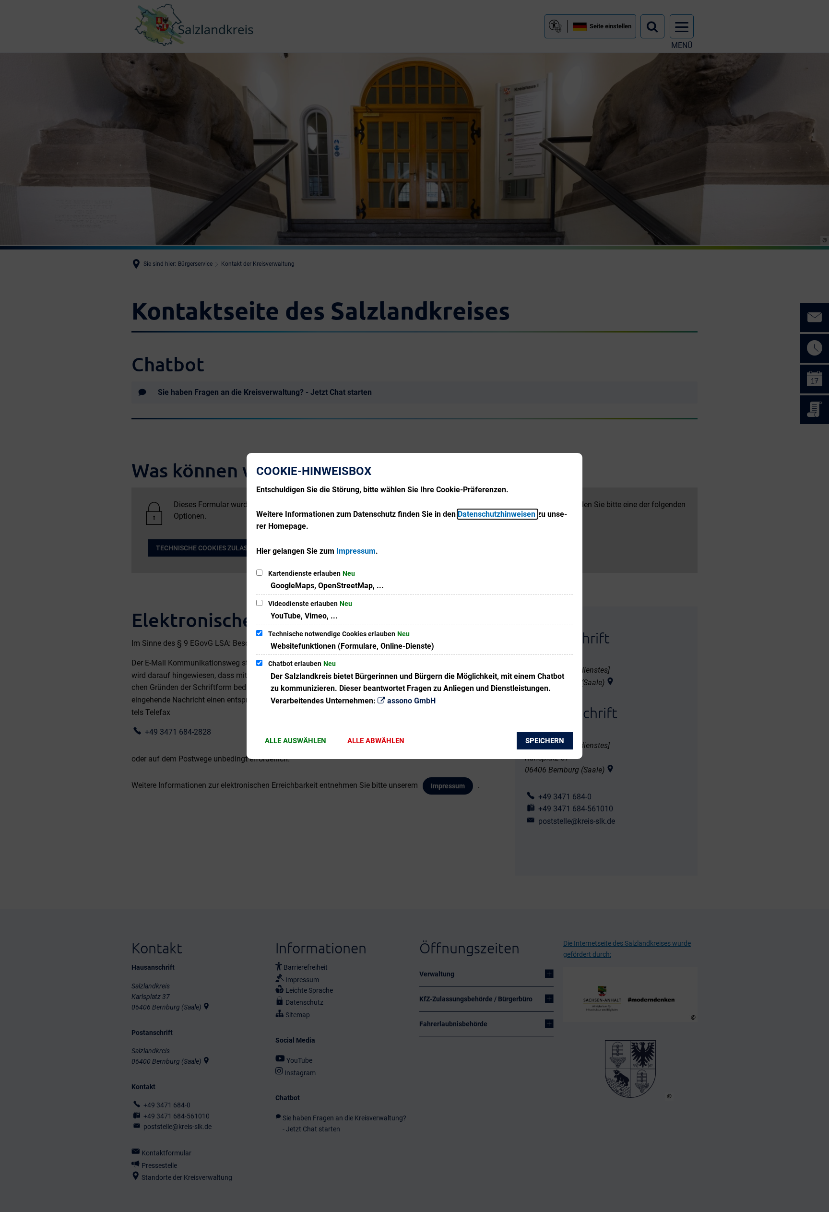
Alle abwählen (375, 741)
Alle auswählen (295, 741)
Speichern (544, 741)
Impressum (356, 551)
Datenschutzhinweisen (497, 514)
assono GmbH (411, 700)
